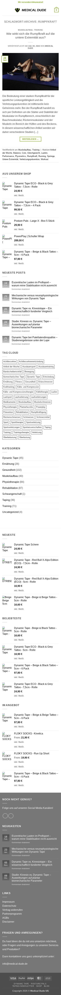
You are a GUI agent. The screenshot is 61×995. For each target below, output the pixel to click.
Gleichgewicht (33, 153)
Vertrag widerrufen (12, 910)
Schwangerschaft (12, 494)
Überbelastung (9, 437)
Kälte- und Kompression (28, 387)
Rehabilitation (22, 412)
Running (42, 156)
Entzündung (48, 377)
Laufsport (7, 397)
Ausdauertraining (46, 366)
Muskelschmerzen (42, 402)
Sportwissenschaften (32, 427)
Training (38, 30)
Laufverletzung (21, 397)
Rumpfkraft (32, 156)
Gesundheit (30, 382)
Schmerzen (28, 417)
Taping (48, 427)
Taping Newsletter (23, 986)
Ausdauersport (29, 366)
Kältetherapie (42, 392)
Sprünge (51, 156)
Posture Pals (38, 984)
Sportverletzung (33, 422)
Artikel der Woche (11, 366)
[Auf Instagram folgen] (10, 815)
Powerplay (41, 407)
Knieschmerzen (45, 382)
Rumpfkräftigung (38, 412)
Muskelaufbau (25, 30)
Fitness (18, 382)
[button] (4, 10)
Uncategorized (10, 512)
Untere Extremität (10, 159)
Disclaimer (8, 921)
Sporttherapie (17, 422)
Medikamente (9, 402)
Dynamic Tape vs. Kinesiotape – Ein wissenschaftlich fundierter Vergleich (32, 310)
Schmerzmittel (43, 417)
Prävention (8, 412)
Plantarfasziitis (26, 407)
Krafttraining (8, 387)
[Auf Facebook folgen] (5, 815)
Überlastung (24, 437)
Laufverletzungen (38, 397)
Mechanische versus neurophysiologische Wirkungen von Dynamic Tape (35, 297)
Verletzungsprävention (30, 159)
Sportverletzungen (11, 427)
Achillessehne (9, 361)
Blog (46, 986)
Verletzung (36, 432)
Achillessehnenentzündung (31, 361)
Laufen (44, 153)
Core (24, 153)
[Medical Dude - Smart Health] (30, 10)
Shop (39, 986)
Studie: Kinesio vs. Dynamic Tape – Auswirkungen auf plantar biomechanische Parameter (31, 324)
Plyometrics (20, 156)
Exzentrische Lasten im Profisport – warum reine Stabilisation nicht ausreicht (34, 284)
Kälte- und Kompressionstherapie (18, 392)
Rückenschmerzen (11, 417)
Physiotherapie (10, 407)
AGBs (5, 917)
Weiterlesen (30, 139)
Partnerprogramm (12, 913)
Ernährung (8, 382)
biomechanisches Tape (13, 377)
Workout (44, 159)
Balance (17, 153)
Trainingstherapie (21, 432)
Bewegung (29, 371)
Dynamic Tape (33, 377)
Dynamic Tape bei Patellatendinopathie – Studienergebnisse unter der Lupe (34, 339)
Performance (8, 156)
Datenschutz (9, 905)
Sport (5, 422)
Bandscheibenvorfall (12, 371)
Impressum (8, 901)
